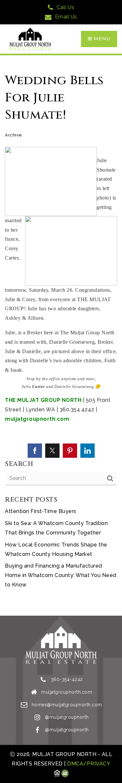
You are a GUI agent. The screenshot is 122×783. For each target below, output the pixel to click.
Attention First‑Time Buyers (40, 511)
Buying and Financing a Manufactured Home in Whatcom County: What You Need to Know (60, 575)
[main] (61, 336)
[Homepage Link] (30, 38)
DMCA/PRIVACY (88, 764)
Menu (101, 39)
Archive (13, 135)
